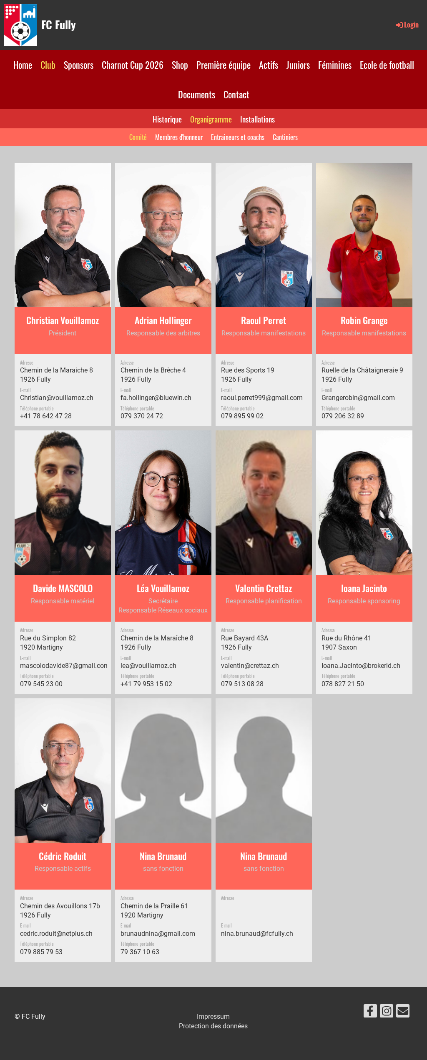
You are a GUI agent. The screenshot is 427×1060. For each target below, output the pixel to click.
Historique (167, 119)
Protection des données (213, 1026)
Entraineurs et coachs (237, 137)
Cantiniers (285, 137)
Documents (196, 94)
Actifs (268, 64)
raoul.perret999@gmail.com (262, 398)
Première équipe (223, 64)
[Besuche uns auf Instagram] (386, 1013)
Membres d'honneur (179, 137)
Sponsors (78, 64)
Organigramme (211, 119)
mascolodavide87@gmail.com (65, 666)
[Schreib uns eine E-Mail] (402, 1013)
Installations (257, 119)
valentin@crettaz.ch (250, 666)
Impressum (213, 1016)
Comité (138, 137)
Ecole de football (387, 64)
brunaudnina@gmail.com (158, 934)
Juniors (298, 64)
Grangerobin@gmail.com (358, 398)
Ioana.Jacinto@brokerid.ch (361, 666)
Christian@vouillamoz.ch (56, 398)
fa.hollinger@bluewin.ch (156, 398)
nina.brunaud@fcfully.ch (257, 934)
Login (411, 25)
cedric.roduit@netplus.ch (56, 934)
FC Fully (58, 24)
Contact (236, 94)
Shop (180, 64)
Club (47, 64)
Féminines (335, 64)
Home (22, 64)
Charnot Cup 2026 (132, 64)
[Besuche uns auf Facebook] (370, 1013)
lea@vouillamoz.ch (148, 666)
